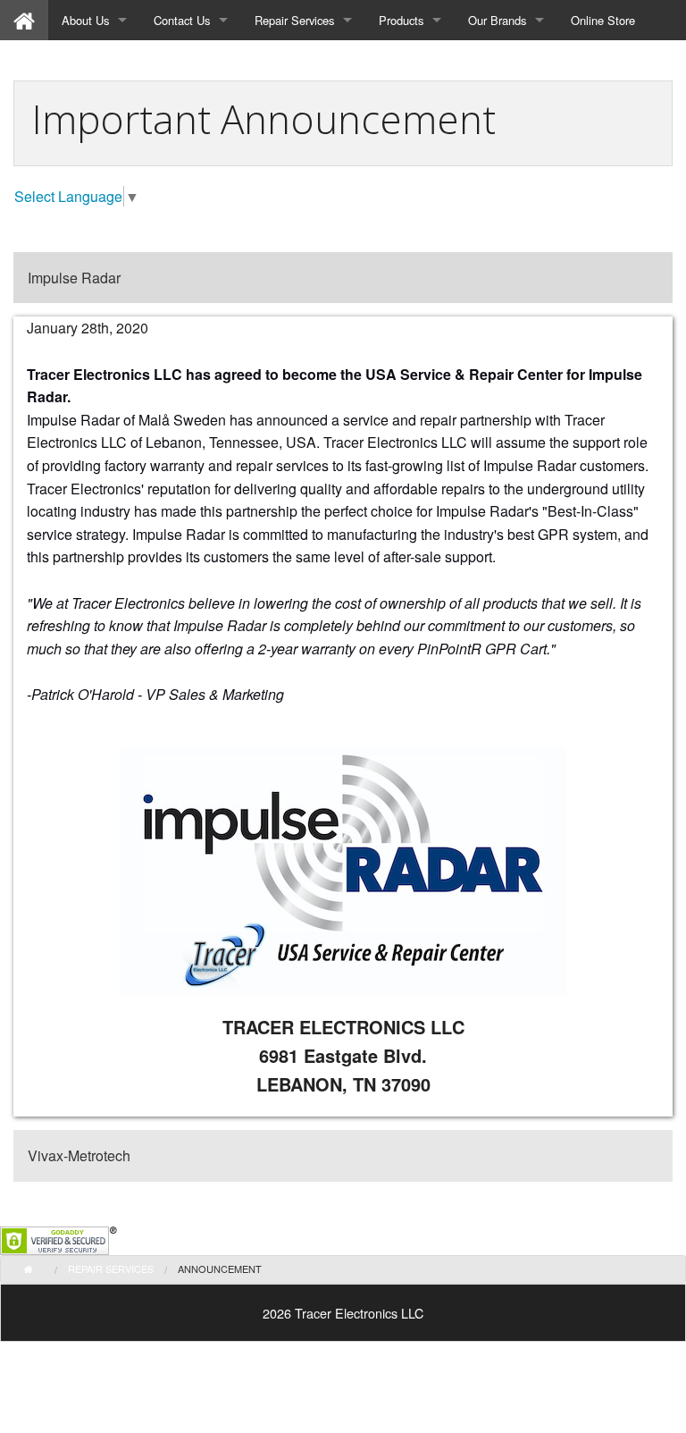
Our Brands (497, 20)
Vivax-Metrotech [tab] (79, 1155)
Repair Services (294, 20)
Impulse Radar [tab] (74, 277)
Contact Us (182, 20)
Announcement (220, 1268)
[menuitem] (24, 20)
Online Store (603, 20)
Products (401, 20)
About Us (85, 20)
